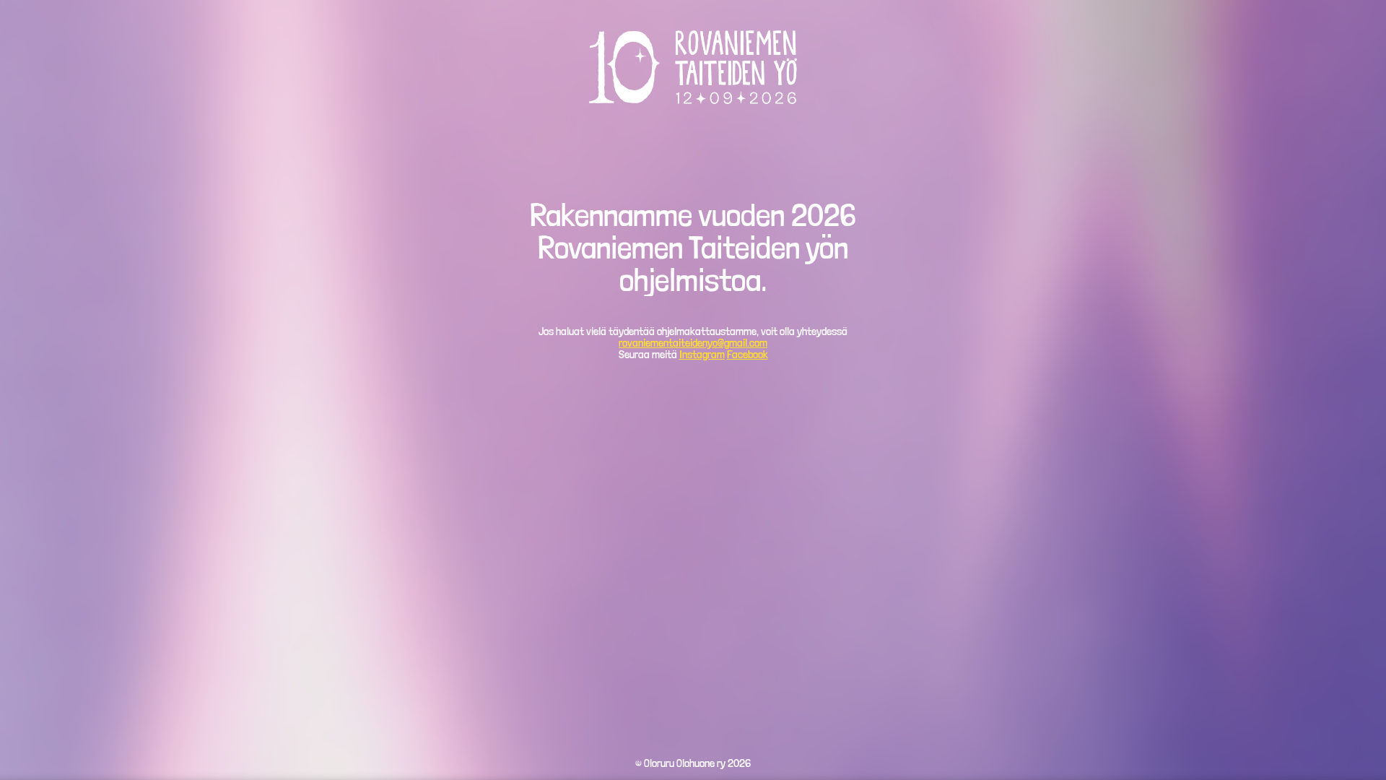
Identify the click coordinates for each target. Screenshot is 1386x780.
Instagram (702, 354)
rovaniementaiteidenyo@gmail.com (693, 343)
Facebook (747, 354)
